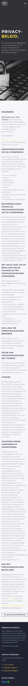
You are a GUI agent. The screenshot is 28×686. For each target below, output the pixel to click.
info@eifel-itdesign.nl (10, 668)
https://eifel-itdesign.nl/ (10, 140)
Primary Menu (25, 3)
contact (11, 598)
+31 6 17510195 (8, 665)
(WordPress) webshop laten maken (14, 638)
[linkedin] (6, 682)
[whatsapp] (8, 682)
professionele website (19, 635)
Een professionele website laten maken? (14, 606)
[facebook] (3, 682)
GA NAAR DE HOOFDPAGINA (15, 615)
